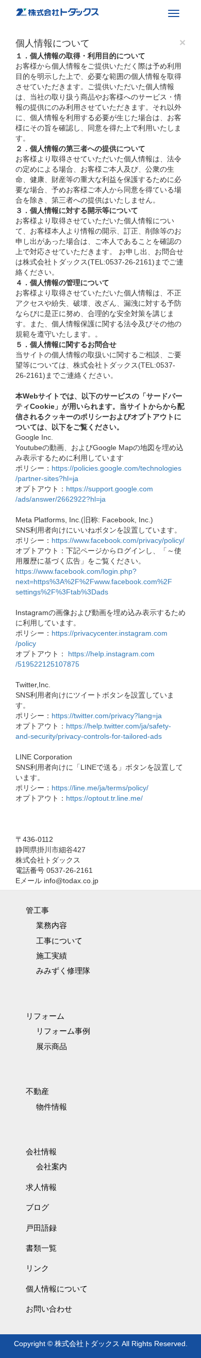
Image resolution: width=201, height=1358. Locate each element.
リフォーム (45, 1016)
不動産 (37, 1091)
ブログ (37, 1207)
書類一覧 (41, 1248)
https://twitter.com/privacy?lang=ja (107, 715)
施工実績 (51, 955)
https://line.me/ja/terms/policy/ (100, 788)
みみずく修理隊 (63, 970)
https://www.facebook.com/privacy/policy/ (118, 540)
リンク (37, 1268)
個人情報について (57, 1288)
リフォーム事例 (63, 1030)
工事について (59, 940)
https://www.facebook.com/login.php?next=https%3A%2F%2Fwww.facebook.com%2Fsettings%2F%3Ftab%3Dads (93, 581)
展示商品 (51, 1046)
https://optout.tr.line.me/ (104, 798)
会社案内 (51, 1166)
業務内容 (51, 925)
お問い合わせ (49, 1308)
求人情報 (41, 1187)
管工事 (37, 910)
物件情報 (51, 1106)
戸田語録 (41, 1227)
